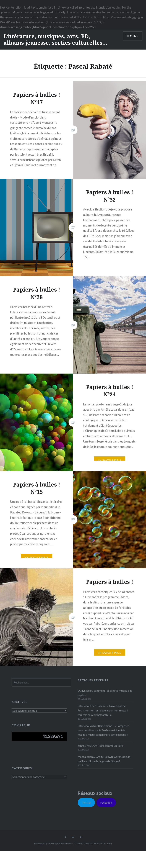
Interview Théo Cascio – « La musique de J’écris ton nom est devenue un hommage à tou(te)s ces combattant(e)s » (103, 710)
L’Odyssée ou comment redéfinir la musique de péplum (105, 693)
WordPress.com (103, 843)
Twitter (86, 802)
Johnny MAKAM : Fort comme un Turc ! (101, 745)
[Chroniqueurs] (73, 837)
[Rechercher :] (41, 682)
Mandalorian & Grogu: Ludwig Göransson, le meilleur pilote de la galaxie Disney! (104, 759)
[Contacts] (65, 837)
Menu (134, 35)
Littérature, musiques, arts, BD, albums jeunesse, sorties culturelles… (55, 39)
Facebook (106, 802)
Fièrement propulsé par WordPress (53, 843)
